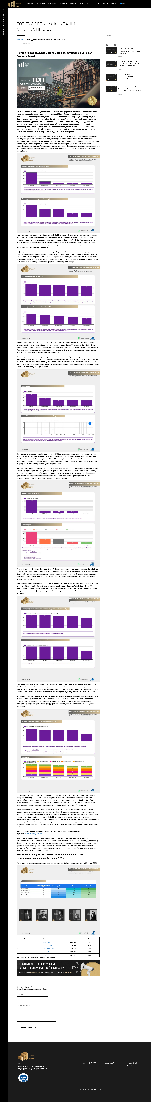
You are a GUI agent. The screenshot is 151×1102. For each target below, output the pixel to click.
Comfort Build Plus (48, 955)
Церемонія (63, 3)
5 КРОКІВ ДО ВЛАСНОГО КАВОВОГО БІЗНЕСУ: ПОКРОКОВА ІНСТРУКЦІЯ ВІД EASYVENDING (129, 51)
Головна (30, 3)
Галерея (105, 3)
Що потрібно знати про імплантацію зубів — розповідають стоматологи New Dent (129, 89)
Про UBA (73, 3)
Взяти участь (40, 3)
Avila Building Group (48, 948)
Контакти (114, 3)
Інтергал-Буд (46, 942)
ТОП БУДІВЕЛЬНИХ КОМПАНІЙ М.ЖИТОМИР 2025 (3, 23)
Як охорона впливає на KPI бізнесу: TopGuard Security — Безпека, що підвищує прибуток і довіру (130, 64)
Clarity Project (37, 834)
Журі (98, 3)
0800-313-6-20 (86, 1064)
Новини (81, 3)
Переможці (52, 3)
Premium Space (47, 952)
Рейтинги (90, 3)
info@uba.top (108, 1064)
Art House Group (47, 945)
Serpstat (28, 834)
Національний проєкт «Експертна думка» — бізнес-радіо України (130, 76)
